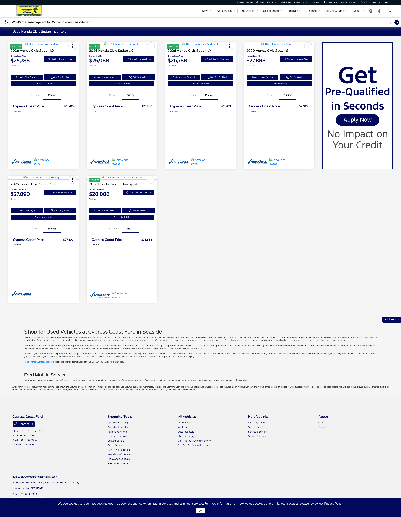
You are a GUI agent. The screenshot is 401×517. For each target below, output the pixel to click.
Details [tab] (35, 95)
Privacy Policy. (334, 503)
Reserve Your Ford (117, 431)
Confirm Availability (43, 84)
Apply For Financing (118, 422)
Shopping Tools (120, 417)
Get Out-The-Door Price (62, 59)
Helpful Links (258, 417)
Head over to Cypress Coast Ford (39, 362)
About (323, 417)
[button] (60, 77)
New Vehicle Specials (119, 450)
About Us (323, 427)
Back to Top (391, 319)
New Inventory (185, 422)
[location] (324, 2)
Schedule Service (257, 431)
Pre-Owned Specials (119, 459)
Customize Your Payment (27, 77)
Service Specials (257, 436)
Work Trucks (184, 427)
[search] (389, 11)
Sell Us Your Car (256, 427)
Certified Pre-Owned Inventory (194, 441)
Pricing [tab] (52, 95)
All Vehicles (187, 417)
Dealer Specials (116, 441)
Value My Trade (256, 422)
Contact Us (25, 423)
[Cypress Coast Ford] (39, 10)
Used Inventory (186, 431)
